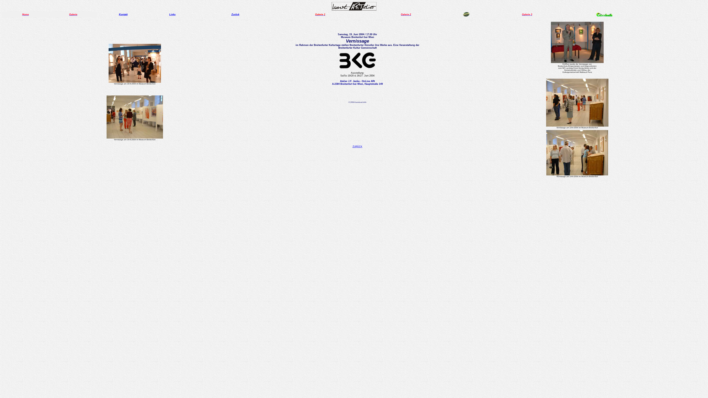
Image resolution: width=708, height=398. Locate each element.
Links (172, 14)
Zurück (235, 14)
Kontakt (123, 14)
